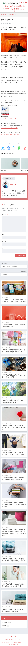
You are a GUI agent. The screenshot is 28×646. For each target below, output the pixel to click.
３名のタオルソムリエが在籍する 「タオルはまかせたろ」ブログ (15, 6)
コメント (5, 214)
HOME (15, 637)
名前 (3, 234)
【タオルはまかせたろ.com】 (9, 128)
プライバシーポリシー (17, 639)
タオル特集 (6, 622)
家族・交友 (11, 153)
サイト (4, 248)
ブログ (5, 625)
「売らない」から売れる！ (8, 118)
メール (4, 241)
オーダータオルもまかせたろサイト (11, 134)
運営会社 (7, 639)
